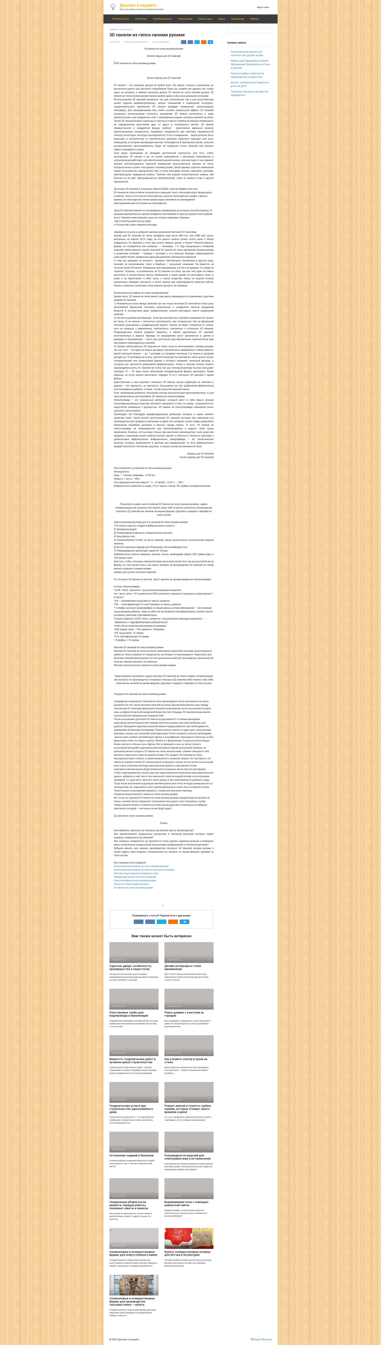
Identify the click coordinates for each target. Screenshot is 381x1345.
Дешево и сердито (138, 5)
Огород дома (185, 18)
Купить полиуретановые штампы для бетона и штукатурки (187, 1253)
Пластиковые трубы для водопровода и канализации (128, 1014)
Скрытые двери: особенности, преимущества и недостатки (130, 967)
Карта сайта (263, 7)
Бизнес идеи (205, 18)
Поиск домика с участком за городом (184, 1014)
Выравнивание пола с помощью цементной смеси (186, 1203)
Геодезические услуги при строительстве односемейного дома (131, 1109)
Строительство (120, 18)
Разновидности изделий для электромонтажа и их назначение (187, 1157)
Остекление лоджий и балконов (131, 1155)
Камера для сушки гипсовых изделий (135, 876)
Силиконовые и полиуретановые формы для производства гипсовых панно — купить (132, 1301)
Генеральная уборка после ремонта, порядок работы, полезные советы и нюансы (128, 1205)
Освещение (237, 18)
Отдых (221, 18)
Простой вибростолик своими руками (135, 880)
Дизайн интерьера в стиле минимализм (182, 967)
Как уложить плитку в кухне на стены (185, 1060)
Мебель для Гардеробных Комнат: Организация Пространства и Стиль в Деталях (250, 64)
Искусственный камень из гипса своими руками (141, 866)
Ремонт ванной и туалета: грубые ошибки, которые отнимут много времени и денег (187, 1109)
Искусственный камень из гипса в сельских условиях (144, 869)
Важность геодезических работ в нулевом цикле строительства (132, 1060)
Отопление (141, 18)
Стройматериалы (162, 18)
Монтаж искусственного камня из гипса (136, 873)
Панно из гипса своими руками (131, 884)
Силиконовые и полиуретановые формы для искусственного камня (133, 1253)
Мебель (254, 18)
